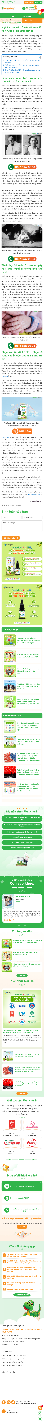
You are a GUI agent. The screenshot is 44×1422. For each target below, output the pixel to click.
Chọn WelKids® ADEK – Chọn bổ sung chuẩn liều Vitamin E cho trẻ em (22, 71)
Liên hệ (12, 1411)
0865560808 (12, 1345)
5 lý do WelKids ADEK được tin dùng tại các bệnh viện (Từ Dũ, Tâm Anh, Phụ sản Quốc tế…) (28, 726)
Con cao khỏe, (22, 884)
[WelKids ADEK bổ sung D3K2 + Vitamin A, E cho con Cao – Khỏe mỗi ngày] (10, 640)
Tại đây (22, 1227)
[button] (37, 57)
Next (24, 925)
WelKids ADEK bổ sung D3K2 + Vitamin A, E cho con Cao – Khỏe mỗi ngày (28, 640)
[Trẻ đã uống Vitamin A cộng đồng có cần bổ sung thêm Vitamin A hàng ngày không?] (10, 772)
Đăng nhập (38, 2)
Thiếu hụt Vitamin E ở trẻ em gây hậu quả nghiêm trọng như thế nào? (22, 66)
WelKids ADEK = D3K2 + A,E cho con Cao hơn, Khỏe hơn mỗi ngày (28, 741)
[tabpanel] (22, 908)
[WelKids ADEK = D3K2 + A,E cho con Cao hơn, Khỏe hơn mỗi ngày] (10, 742)
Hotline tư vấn (31, 8)
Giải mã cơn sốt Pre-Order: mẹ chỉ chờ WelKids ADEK (27, 656)
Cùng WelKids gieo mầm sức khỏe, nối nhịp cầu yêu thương (28, 671)
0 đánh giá (16, 505)
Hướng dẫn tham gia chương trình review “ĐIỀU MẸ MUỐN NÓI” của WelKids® (28, 701)
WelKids (8, 9)
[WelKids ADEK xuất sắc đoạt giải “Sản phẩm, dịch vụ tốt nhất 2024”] (10, 686)
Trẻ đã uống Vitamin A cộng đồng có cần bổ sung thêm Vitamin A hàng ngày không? (28, 772)
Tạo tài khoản (28, 2)
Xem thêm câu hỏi (22, 1295)
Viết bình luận (37, 501)
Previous (19, 925)
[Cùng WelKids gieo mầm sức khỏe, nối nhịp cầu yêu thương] (10, 671)
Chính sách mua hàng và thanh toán (14, 1355)
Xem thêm (7, 920)
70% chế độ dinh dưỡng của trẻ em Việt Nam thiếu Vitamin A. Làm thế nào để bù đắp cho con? (28, 787)
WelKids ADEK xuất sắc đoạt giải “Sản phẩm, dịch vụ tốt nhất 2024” (28, 686)
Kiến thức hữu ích (12, 715)
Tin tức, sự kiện (10, 629)
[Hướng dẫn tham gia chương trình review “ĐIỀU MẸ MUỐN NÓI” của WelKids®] (10, 702)
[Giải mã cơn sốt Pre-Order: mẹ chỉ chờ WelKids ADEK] (10, 656)
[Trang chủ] (13, 16)
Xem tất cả (22, 975)
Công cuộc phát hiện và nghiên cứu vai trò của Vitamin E (22, 61)
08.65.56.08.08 (34, 494)
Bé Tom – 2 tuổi (23, 896)
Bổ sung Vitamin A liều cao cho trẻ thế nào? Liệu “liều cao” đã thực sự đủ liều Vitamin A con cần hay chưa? (28, 757)
